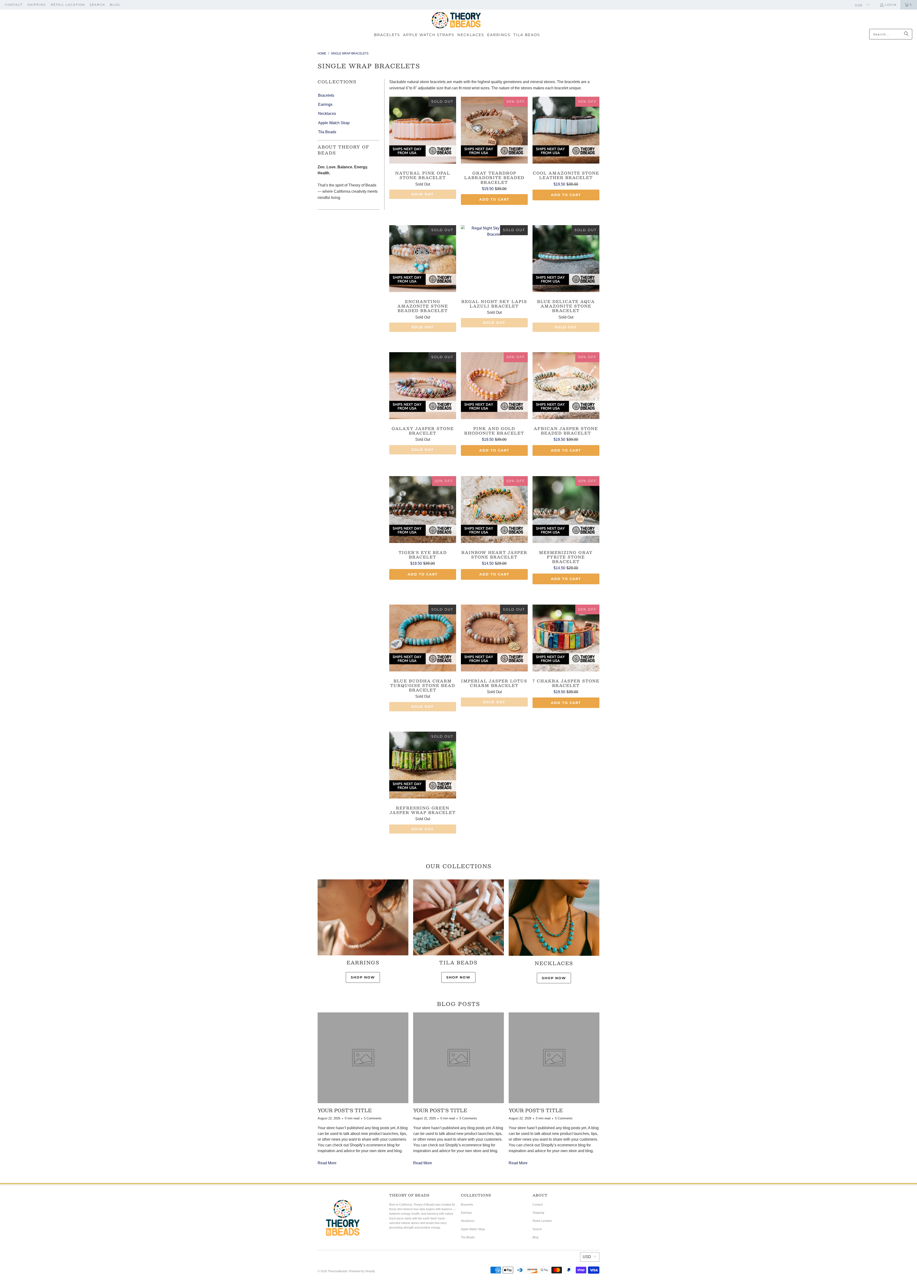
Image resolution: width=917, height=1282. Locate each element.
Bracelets (326, 95)
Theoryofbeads (337, 1271)
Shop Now (363, 977)
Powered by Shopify (362, 1271)
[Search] (906, 34)
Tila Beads (327, 132)
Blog (115, 4)
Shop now (554, 978)
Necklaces (327, 114)
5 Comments (373, 1118)
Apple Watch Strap (334, 123)
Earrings (325, 104)
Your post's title (345, 1110)
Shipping (36, 4)
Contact (14, 4)
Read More (327, 1163)
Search (97, 4)
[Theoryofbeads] (456, 20)
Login (891, 4)
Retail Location (68, 4)
